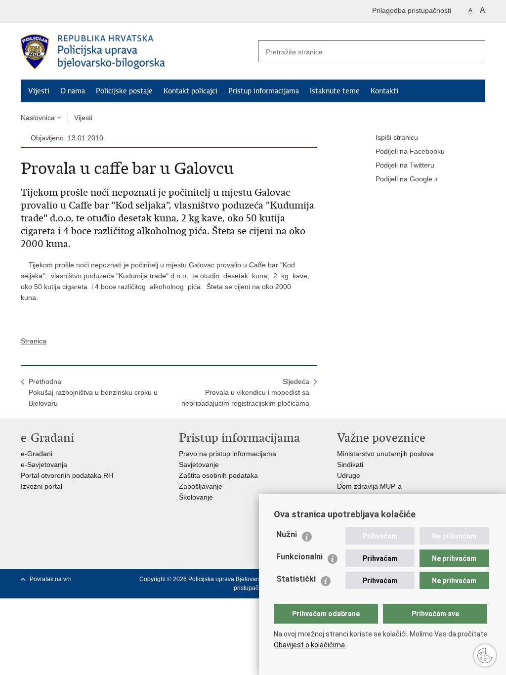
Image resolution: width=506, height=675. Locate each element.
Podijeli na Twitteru (405, 165)
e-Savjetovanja (44, 464)
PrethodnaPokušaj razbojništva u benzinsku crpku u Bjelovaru (93, 392)
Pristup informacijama (263, 90)
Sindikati (350, 464)
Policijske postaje (124, 90)
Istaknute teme (335, 90)
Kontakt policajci (190, 90)
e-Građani (36, 454)
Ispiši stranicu (397, 137)
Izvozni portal (41, 486)
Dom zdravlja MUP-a (369, 486)
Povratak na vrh (51, 579)
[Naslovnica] (137, 52)
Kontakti (384, 90)
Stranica (33, 341)
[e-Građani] (63, 11)
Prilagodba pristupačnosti (411, 10)
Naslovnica (38, 118)
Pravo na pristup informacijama (227, 454)
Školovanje (196, 497)
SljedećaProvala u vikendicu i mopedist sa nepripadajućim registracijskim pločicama (245, 392)
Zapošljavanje (200, 486)
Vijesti (38, 90)
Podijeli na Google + (407, 179)
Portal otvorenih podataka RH (67, 475)
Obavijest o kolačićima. (310, 645)
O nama (72, 90)
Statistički (296, 579)
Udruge (348, 475)
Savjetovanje (199, 464)
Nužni (286, 534)
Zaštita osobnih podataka (218, 475)
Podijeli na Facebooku (410, 151)
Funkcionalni (299, 556)
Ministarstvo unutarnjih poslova (385, 454)
